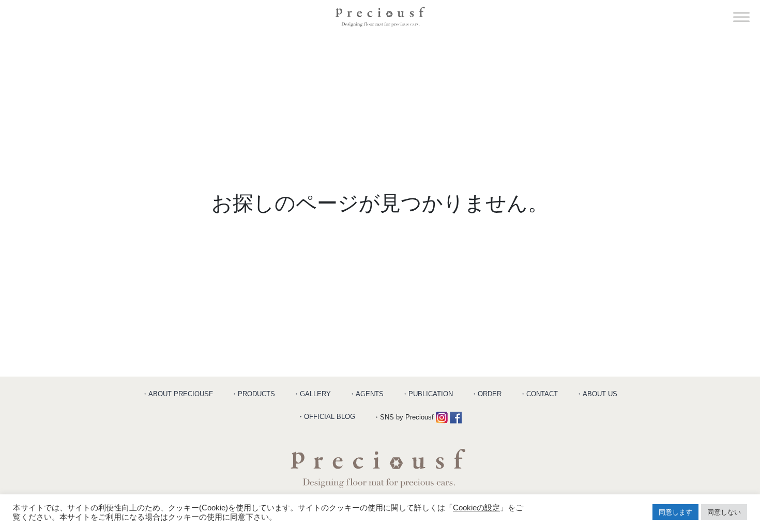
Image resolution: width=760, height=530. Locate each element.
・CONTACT (539, 394)
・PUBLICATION (427, 394)
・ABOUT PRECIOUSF (177, 394)
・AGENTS (366, 394)
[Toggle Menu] (741, 17)
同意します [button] (675, 512)
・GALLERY (312, 394)
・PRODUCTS (253, 394)
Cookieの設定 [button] (476, 508)
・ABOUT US (596, 394)
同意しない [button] (724, 512)
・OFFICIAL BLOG (326, 416)
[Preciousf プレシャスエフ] (380, 16)
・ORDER (486, 394)
